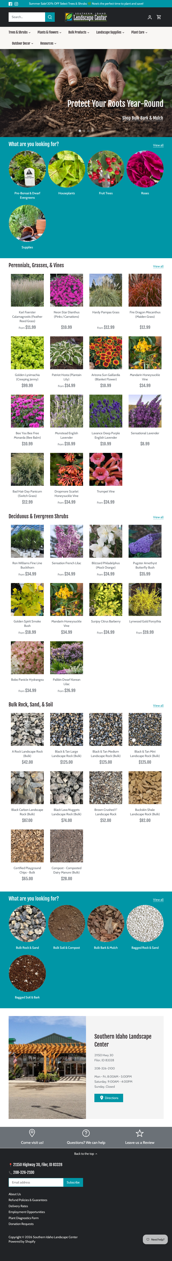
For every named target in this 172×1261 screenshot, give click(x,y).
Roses (145, 193)
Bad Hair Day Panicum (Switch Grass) (27, 494)
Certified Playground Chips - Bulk (27, 870)
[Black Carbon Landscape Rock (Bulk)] (27, 787)
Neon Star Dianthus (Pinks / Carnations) (66, 314)
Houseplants (66, 193)
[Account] (149, 17)
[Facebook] (10, 3)
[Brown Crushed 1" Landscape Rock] (105, 787)
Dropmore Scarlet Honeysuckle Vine (66, 494)
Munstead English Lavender (66, 435)
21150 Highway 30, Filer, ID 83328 (37, 1164)
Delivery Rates (18, 1206)
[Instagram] (16, 3)
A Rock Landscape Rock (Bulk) (27, 754)
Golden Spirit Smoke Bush (27, 623)
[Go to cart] (159, 17)
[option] (86, 93)
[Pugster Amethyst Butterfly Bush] (145, 541)
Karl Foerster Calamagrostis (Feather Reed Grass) (27, 316)
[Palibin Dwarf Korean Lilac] (66, 657)
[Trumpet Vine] (105, 469)
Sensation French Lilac (66, 563)
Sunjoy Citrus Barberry (106, 621)
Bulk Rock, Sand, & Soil (31, 704)
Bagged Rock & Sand (145, 948)
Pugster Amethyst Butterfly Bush (145, 565)
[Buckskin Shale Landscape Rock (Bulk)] (145, 787)
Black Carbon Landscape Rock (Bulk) (27, 812)
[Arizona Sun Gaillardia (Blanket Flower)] (105, 352)
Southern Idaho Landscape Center (55, 1237)
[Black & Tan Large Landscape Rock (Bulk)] (66, 729)
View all (158, 145)
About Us (15, 1194)
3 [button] (88, 131)
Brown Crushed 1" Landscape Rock (105, 812)
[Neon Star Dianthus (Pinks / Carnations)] (66, 290)
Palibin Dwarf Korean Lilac (66, 682)
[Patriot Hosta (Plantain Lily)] (66, 352)
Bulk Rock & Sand (27, 948)
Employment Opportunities (27, 1212)
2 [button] (84, 131)
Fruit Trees (106, 193)
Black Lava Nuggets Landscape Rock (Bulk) (66, 812)
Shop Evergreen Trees (145, 118)
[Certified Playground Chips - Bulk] (27, 845)
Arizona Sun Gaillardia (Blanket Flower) (105, 377)
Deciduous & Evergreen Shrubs (38, 516)
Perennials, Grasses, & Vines (36, 265)
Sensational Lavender (145, 433)
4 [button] (92, 131)
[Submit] (50, 17)
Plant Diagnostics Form (24, 1218)
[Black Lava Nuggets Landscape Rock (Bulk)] (66, 787)
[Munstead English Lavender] (66, 411)
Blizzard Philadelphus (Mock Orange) (106, 565)
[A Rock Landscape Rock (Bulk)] (27, 729)
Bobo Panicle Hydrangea (27, 680)
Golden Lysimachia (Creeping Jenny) (27, 377)
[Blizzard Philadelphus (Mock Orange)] (105, 541)
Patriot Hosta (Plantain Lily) (66, 377)
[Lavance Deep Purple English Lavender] (105, 411)
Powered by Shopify (22, 1241)
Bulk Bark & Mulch (106, 948)
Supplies (27, 247)
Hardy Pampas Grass (105, 312)
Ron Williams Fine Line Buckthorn (27, 565)
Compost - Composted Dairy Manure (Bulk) (66, 870)
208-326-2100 (23, 1172)
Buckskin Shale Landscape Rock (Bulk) (145, 812)
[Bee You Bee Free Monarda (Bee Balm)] (27, 411)
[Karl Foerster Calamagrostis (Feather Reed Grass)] (27, 290)
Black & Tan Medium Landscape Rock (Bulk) (106, 754)
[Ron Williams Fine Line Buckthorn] (27, 541)
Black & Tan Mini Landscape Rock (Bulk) (145, 754)
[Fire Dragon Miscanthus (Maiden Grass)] (145, 290)
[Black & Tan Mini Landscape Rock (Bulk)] (145, 729)
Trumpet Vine (106, 491)
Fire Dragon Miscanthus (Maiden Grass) (145, 314)
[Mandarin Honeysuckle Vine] (145, 352)
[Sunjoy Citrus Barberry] (105, 599)
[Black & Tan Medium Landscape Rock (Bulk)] (105, 729)
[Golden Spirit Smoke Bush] (27, 599)
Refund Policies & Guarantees (28, 1200)
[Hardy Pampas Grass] (105, 290)
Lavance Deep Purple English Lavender (106, 435)
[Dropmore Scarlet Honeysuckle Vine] (66, 469)
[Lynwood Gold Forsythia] (145, 599)
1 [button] (80, 131)
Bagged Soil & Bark (27, 997)
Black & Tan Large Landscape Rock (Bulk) (66, 754)
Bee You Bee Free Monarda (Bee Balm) (27, 435)
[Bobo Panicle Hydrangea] (27, 657)
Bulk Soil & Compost (66, 948)
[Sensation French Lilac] (66, 541)
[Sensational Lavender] (145, 411)
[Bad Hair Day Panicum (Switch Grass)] (27, 469)
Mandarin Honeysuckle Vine (145, 377)
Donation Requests (21, 1224)
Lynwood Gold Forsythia (145, 621)
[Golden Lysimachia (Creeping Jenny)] (27, 352)
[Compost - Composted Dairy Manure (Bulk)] (66, 845)
